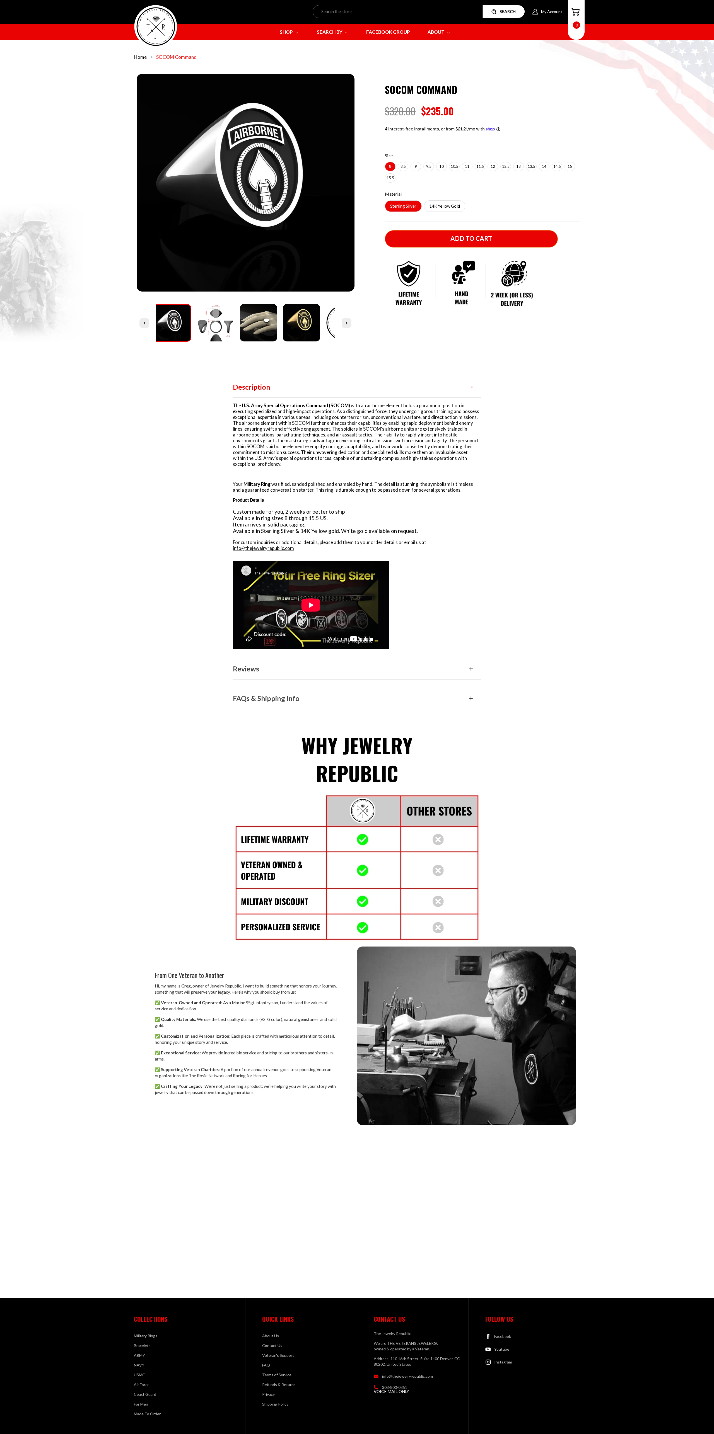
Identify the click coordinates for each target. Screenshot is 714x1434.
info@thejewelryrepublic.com (263, 548)
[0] (575, 11)
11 (467, 166)
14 (544, 166)
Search (508, 11)
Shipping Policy (275, 1404)
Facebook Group (388, 32)
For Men (141, 1404)
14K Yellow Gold (444, 205)
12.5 (506, 166)
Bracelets (142, 1345)
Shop (287, 32)
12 (493, 166)
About (436, 32)
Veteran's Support (278, 1355)
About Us (270, 1335)
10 (441, 166)
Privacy (268, 1394)
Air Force (141, 1384)
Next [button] (346, 323)
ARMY (139, 1355)
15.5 (390, 178)
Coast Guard (145, 1394)
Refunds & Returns (279, 1384)
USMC (139, 1374)
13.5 (531, 166)
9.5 (428, 166)
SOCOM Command (176, 57)
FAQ (266, 1365)
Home (140, 57)
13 (518, 166)
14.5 (557, 166)
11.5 (480, 166)
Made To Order (147, 1413)
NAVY (139, 1365)
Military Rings (145, 1335)
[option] (245, 185)
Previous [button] (144, 323)
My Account (551, 11)
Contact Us (272, 1345)
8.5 (403, 166)
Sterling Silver (403, 205)
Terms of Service (276, 1374)
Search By (330, 32)
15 (570, 166)
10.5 (454, 166)
